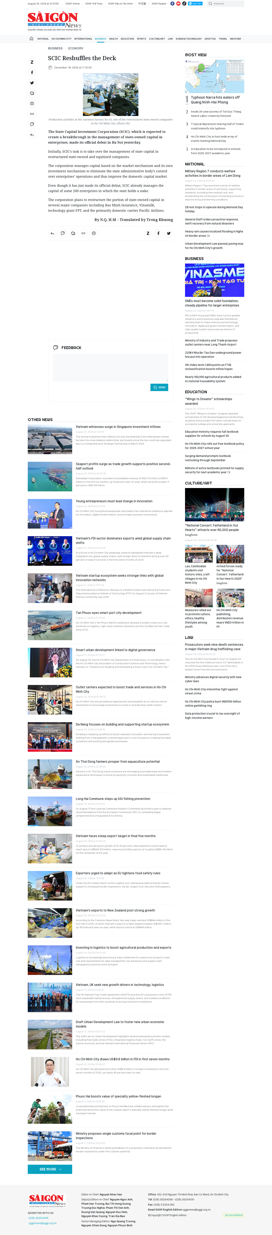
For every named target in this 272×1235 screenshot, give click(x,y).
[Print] (32, 103)
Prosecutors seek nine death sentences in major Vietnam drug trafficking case (214, 647)
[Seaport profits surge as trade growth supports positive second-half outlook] (50, 476)
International (83, 38)
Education (127, 38)
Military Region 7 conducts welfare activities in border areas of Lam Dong (212, 173)
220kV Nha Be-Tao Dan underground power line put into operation (213, 354)
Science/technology (189, 38)
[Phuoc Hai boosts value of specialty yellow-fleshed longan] (50, 1109)
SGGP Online (73, 3)
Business (100, 38)
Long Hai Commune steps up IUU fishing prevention (113, 799)
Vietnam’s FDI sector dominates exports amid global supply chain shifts (123, 540)
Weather (235, 38)
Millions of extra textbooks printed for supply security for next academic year (214, 470)
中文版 (142, 3)
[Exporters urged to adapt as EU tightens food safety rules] (50, 886)
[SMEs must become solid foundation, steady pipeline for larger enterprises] (214, 280)
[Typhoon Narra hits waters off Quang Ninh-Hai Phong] (214, 76)
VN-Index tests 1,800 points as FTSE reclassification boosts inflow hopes (209, 367)
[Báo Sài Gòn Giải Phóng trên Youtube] (178, 3)
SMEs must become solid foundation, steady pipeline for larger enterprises (212, 303)
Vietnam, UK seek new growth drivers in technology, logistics (120, 985)
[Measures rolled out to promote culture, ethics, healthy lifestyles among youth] (199, 598)
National (43, 38)
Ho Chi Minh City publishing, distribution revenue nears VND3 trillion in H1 (230, 618)
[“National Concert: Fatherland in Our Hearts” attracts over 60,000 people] (214, 504)
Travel (223, 38)
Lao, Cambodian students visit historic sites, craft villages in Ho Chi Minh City (197, 574)
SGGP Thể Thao (94, 3)
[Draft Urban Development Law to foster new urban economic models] (50, 1034)
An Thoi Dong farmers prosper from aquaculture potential (118, 761)
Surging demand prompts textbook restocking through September (208, 458)
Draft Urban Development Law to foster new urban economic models (120, 1024)
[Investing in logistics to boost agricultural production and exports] (50, 960)
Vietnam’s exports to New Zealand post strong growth (115, 910)
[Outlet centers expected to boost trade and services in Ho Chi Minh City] (50, 700)
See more (48, 1169)
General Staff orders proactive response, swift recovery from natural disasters (212, 221)
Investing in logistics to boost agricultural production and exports (123, 947)
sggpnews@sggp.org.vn (43, 1223)
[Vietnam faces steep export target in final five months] (50, 848)
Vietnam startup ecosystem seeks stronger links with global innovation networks (120, 578)
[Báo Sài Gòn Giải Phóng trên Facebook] (172, 3)
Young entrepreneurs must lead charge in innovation (114, 501)
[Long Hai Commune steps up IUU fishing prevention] (50, 811)
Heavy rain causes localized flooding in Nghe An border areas (214, 233)
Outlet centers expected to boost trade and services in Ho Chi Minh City (121, 689)
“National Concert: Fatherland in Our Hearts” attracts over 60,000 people (212, 529)
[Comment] (32, 124)
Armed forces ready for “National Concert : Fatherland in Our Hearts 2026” (230, 574)
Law (170, 38)
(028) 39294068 (38, 1218)
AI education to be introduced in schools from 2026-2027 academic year (216, 151)
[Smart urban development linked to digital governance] (50, 662)
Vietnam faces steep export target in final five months (116, 836)
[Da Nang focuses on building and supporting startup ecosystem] (50, 737)
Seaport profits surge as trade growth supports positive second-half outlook (123, 466)
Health (113, 38)
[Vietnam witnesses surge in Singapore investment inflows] (50, 439)
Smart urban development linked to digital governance (115, 650)
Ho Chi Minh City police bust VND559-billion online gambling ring (213, 703)
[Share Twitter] (32, 83)
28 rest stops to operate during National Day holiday (214, 209)
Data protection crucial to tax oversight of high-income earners (212, 715)
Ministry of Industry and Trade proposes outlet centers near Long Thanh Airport (211, 342)
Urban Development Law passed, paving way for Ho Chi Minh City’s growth (214, 245)
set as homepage (234, 1215)
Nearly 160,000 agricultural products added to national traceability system (213, 379)
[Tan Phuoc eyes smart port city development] (50, 625)
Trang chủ (31, 38)
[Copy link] (32, 114)
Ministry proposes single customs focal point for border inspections (116, 1136)
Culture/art (157, 38)
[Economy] (32, 134)
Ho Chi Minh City (61, 38)
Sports (141, 38)
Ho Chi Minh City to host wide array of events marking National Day (214, 139)
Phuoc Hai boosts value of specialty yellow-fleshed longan (118, 1096)
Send (162, 387)
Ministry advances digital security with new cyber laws (213, 679)
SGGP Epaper (159, 3)
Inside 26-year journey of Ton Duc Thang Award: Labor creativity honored (216, 114)
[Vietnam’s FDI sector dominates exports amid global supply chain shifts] (50, 551)
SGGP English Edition (54, 21)
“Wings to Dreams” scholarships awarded (208, 401)
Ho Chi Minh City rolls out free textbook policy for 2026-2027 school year (214, 446)
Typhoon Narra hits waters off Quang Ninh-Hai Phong (215, 99)
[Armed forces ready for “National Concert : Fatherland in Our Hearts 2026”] (230, 554)
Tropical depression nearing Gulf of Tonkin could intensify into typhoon (217, 126)
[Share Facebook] (32, 72)
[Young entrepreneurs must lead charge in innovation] (50, 514)
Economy (75, 48)
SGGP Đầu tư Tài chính (120, 3)
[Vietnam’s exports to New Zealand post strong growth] (50, 923)
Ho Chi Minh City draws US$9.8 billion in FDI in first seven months (123, 1059)
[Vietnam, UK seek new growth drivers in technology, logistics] (50, 997)
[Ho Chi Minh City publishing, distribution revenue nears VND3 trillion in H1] (230, 598)
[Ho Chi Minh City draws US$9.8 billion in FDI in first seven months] (50, 1072)
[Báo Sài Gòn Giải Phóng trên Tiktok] (184, 3)
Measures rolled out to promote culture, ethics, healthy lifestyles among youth (198, 618)
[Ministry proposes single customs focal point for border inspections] (50, 1146)
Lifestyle (210, 38)
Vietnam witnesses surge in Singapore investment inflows (118, 427)
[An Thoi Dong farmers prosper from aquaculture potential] (50, 774)
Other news (40, 419)
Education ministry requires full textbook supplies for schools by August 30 (212, 434)
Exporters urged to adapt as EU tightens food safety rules (118, 873)
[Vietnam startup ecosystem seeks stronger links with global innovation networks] (50, 588)
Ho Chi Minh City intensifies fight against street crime (211, 691)
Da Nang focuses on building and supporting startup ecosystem (122, 724)
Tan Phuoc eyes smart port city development (109, 613)
